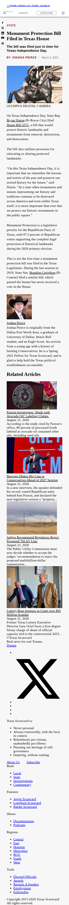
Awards (18, 880)
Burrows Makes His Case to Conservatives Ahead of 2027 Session (32, 478)
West (16, 862)
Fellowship (20, 892)
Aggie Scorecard (24, 799)
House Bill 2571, (18, 125)
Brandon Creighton (42, 272)
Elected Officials (25, 876)
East (16, 843)
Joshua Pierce (24, 57)
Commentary (22, 784)
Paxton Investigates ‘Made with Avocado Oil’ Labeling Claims (28, 414)
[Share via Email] (2, 38)
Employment (22, 888)
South (17, 858)
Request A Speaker (26, 884)
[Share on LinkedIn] (2, 33)
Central (18, 839)
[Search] (64, 13)
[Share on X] (2, 27)
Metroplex (20, 851)
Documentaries (23, 821)
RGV (16, 854)
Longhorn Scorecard (27, 803)
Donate (23, 13)
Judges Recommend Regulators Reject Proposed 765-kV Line (33, 539)
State (11, 25)
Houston (19, 847)
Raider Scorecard (25, 806)
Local (17, 773)
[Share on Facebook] (2, 22)
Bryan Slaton (15, 120)
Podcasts (19, 825)
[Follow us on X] (37, 702)
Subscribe (46, 13)
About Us (13, 762)
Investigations (23, 781)
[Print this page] (2, 43)
